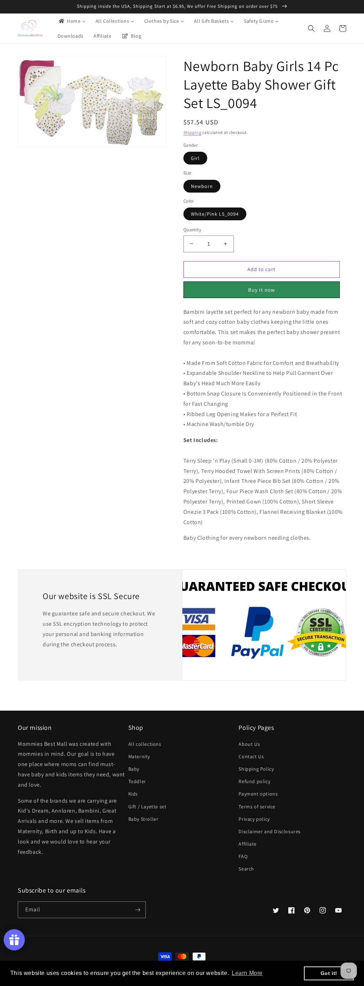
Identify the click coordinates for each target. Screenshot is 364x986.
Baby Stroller (143, 819)
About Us (249, 744)
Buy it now (261, 289)
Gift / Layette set (147, 806)
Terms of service (257, 806)
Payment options (258, 794)
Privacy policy (254, 819)
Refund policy (254, 781)
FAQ (243, 856)
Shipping (192, 132)
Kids (133, 794)
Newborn (202, 186)
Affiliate (247, 844)
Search (246, 869)
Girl (195, 158)
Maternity (139, 756)
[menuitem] (72, 21)
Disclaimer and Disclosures (270, 831)
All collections (144, 744)
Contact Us (251, 756)
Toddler (137, 781)
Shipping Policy (256, 769)
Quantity (192, 230)
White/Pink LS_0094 (215, 214)
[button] (311, 28)
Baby (133, 769)
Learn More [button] (247, 973)
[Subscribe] (137, 909)
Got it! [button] (329, 973)
